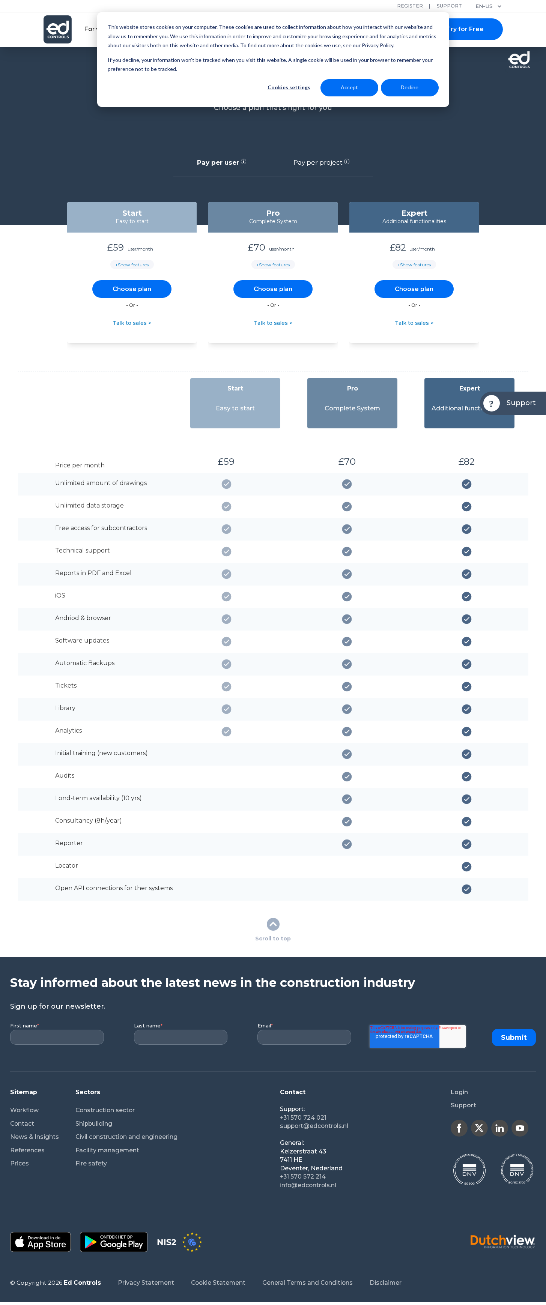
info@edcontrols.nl (308, 1185)
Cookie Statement (218, 1282)
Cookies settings (289, 87)
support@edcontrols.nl (314, 1125)
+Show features (132, 264)
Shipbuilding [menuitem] (93, 1123)
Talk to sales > (132, 323)
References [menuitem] (27, 1150)
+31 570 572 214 (303, 1176)
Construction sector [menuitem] (105, 1110)
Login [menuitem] (459, 1092)
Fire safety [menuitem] (91, 1163)
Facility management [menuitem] (107, 1150)
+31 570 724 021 (303, 1117)
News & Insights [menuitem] (34, 1136)
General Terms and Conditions (307, 1282)
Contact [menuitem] (22, 1123)
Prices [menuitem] (19, 1163)
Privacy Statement (146, 1282)
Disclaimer (386, 1282)
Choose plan (132, 289)
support (449, 6)
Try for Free (465, 29)
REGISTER (410, 6)
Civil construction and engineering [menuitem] (126, 1136)
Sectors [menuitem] (87, 1092)
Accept (349, 87)
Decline (409, 87)
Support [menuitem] (463, 1105)
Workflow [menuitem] (24, 1110)
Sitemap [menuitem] (23, 1092)
